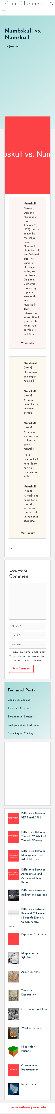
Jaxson (13, 46)
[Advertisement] (27, 79)
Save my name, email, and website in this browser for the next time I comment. (29, 656)
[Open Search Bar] (51, 4)
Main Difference (23, 4)
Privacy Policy (39, 1108)
